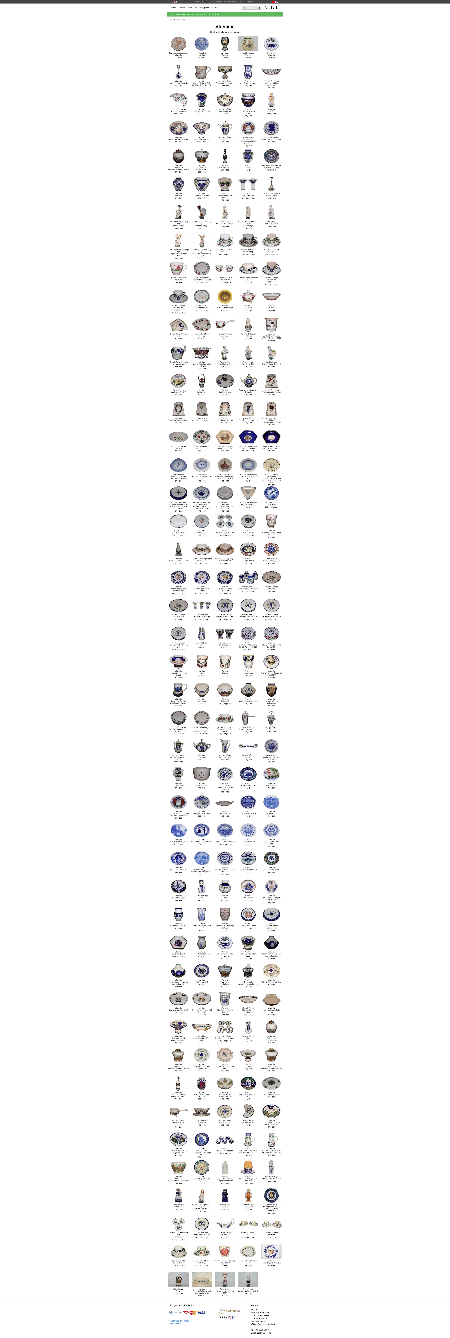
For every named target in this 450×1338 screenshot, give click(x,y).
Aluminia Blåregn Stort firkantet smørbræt (248, 419)
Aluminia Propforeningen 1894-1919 (201, 840)
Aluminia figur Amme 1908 (178, 1206)
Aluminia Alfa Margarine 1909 (248, 812)
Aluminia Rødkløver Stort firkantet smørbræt (271, 391)
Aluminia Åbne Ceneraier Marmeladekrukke (178, 363)
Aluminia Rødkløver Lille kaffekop (225, 279)
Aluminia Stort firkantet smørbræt (225, 419)
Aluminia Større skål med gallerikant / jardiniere (201, 364)
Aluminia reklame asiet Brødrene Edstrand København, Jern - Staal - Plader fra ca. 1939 (202, 505)
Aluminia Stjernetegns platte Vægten (201, 589)
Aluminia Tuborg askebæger (248, 925)
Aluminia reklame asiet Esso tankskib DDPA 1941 (271, 447)
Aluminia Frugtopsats (248, 1065)
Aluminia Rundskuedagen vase (201, 953)
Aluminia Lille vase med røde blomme (201, 1094)
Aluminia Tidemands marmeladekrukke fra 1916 (178, 167)
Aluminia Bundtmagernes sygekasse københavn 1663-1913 (178, 813)
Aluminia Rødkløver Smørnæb (225, 335)
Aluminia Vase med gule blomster (248, 700)
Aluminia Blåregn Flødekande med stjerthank (178, 1122)
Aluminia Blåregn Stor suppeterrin (225, 110)
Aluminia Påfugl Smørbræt (271, 503)
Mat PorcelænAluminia (248, 54)
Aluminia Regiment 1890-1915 (202, 812)
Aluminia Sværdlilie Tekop (248, 1234)
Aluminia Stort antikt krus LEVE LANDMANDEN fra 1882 (201, 83)
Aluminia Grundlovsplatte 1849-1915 (248, 1094)
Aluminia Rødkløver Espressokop (248, 251)
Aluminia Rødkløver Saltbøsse (248, 335)
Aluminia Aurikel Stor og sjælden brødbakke (248, 1010)
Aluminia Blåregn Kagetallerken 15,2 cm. (202, 1234)
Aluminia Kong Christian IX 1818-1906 (271, 841)
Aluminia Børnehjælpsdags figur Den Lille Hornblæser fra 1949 (202, 253)
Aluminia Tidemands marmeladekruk (202, 167)
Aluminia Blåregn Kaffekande (225, 138)
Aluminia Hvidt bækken (225, 812)
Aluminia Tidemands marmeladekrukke (225, 982)
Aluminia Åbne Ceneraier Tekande (248, 391)
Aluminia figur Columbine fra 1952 (224, 363)
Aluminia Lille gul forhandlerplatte (225, 307)
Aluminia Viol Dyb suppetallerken (178, 531)
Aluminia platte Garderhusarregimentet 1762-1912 (271, 757)
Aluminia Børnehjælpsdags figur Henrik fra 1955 (178, 224)
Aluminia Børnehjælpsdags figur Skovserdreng (202, 224)
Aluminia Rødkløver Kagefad (201, 335)
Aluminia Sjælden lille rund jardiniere (178, 138)
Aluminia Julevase (225, 897)
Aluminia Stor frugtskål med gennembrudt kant (225, 1094)
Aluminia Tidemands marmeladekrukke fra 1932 (248, 982)
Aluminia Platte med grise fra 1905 (202, 1178)
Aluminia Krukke (202, 672)
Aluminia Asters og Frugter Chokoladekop (202, 560)
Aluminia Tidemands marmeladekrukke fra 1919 (178, 1066)
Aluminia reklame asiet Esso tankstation (248, 447)
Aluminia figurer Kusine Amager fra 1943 (271, 363)
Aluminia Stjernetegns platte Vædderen (225, 589)
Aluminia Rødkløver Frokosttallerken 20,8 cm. (202, 279)
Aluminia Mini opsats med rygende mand (178, 673)
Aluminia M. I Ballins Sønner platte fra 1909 (224, 870)
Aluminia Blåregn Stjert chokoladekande (248, 728)
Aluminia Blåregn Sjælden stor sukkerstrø (271, 1178)
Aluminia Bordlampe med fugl (225, 166)
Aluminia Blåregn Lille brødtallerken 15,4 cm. (248, 616)
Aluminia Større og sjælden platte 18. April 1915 (271, 645)
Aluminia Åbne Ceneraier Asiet (178, 335)
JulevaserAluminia (225, 54)
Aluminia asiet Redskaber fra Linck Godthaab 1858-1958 (178, 476)
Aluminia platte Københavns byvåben (271, 560)
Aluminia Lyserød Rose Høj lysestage (271, 194)
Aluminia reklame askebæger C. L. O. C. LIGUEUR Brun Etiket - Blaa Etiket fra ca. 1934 (271, 478)
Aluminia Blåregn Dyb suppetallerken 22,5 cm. (178, 645)
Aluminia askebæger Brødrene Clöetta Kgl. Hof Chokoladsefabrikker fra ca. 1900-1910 (178, 505)
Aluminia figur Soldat (225, 1206)
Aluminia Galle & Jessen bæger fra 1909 (202, 926)
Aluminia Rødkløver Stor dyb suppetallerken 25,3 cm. (178, 729)
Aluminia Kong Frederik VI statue (178, 840)
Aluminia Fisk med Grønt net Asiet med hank (178, 1235)
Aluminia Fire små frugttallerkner (225, 531)
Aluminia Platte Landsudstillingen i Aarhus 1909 (271, 898)
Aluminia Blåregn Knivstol (248, 756)
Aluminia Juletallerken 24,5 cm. (201, 531)
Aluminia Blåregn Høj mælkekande (225, 756)
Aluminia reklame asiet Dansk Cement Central (248, 503)
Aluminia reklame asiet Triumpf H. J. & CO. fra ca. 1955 (248, 476)
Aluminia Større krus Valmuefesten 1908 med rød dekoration (271, 1150)
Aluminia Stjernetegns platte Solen (271, 1262)
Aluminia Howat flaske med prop (178, 560)
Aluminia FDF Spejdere (271, 784)
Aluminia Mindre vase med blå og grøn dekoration (271, 954)
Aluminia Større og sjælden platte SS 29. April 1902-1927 (248, 645)
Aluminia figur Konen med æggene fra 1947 (225, 1291)
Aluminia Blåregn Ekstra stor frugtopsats (225, 82)
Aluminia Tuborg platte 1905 (178, 784)
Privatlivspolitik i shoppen (180, 1321)
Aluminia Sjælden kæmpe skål (202, 138)
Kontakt (214, 8)
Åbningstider (204, 8)
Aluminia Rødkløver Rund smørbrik (201, 447)
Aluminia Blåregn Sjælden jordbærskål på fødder (202, 1038)
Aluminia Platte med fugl (202, 981)
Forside (173, 8)
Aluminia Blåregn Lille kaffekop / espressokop (271, 280)
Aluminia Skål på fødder (248, 560)
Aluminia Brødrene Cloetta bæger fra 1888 (271, 532)
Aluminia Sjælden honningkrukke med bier (248, 1179)
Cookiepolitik (174, 1323)
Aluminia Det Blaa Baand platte (248, 869)
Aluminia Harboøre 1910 (271, 812)
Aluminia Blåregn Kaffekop (271, 1234)
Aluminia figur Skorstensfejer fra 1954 (225, 222)
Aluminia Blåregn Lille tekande (201, 756)
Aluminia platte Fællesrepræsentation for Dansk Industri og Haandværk (271, 1208)
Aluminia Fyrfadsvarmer (201, 784)
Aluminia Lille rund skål (248, 897)
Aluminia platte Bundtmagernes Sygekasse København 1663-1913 (248, 140)
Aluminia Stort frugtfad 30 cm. (271, 1093)
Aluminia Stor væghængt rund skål (178, 1009)
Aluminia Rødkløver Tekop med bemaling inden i (225, 729)
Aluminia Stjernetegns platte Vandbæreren (178, 589)
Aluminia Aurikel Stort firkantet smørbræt (178, 419)
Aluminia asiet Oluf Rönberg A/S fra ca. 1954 (201, 476)
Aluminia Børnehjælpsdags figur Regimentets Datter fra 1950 (178, 253)
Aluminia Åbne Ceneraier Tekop (248, 279)
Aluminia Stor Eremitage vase (248, 82)
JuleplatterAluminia (202, 54)
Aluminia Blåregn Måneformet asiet (248, 1121)
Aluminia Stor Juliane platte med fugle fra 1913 (179, 1150)
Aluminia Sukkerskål (248, 307)
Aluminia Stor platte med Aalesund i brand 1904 (271, 673)
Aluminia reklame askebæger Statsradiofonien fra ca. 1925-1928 (225, 505)
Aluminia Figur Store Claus (248, 1206)
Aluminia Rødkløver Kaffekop (225, 251)
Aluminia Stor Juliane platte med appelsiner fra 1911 (271, 1122)
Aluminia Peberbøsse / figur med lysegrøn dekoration (225, 1179)
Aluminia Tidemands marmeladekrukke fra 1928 (178, 1179)
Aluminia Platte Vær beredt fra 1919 (178, 391)
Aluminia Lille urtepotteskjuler (202, 194)
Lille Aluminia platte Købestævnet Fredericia (271, 138)
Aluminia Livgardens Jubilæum (178, 869)
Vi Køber (181, 8)
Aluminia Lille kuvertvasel (248, 194)
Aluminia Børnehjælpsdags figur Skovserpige (248, 224)
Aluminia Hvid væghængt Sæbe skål (271, 1010)
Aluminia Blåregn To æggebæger (225, 644)
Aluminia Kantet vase (201, 391)
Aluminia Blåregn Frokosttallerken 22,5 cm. (271, 616)
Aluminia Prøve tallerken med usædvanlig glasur (271, 166)
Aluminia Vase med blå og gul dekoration (271, 701)
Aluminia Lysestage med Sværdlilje (178, 82)
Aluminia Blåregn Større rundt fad (225, 1121)
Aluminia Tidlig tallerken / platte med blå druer (201, 1066)
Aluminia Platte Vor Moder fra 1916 (201, 307)
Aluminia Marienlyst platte (248, 840)
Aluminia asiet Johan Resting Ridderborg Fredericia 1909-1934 (225, 476)
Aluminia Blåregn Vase (201, 644)
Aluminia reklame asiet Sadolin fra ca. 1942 (224, 447)
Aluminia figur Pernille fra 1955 (271, 222)
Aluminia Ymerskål (271, 307)
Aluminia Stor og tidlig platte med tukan (225, 1066)
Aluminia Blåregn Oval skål (271, 588)
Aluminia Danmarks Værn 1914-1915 (225, 840)
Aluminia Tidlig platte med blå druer (271, 981)
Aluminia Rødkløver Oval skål (178, 447)
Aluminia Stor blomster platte (271, 869)
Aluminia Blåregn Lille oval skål (178, 616)
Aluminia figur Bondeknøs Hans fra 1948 (248, 1290)
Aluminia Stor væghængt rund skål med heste (202, 1010)
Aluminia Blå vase (178, 194)
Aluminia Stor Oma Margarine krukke (225, 1010)
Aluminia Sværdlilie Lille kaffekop (178, 1262)
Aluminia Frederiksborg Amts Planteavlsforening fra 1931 (201, 870)
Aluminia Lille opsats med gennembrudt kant (178, 1038)
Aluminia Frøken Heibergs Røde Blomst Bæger (225, 1263)
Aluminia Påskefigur (271, 110)
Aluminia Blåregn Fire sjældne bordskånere (225, 1037)
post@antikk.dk (263, 1333)
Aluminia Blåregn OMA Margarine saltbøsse (248, 588)
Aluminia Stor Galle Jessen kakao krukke (248, 111)
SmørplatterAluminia (271, 54)
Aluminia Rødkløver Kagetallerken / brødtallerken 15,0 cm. (201, 729)
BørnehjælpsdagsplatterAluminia (178, 54)
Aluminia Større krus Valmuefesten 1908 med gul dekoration (248, 1150)
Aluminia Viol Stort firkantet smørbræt (201, 419)
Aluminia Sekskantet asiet (178, 953)
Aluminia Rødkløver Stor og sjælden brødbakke (271, 83)
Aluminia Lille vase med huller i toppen (225, 195)
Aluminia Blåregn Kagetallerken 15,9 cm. (225, 616)
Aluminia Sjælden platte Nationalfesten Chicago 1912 (202, 1151)
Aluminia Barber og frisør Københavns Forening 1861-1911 (225, 786)
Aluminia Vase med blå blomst (202, 110)
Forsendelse (192, 8)
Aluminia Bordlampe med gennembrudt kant (178, 1094)
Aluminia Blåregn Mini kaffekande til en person (178, 757)
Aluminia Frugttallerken (248, 531)
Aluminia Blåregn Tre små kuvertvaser (202, 616)
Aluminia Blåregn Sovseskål (201, 1121)
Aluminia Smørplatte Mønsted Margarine (225, 954)
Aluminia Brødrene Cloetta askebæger (271, 926)
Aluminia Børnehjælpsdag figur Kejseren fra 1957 (202, 1207)
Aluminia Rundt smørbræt (225, 391)
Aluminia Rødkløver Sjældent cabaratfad (178, 110)
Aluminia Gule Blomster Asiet (248, 1262)
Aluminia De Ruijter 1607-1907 (248, 784)
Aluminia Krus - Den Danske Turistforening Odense (178, 701)
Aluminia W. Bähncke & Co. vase (178, 925)
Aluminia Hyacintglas (248, 672)
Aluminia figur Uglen (178, 1290)
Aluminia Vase (248, 166)
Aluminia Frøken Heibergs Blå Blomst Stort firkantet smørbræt (271, 420)
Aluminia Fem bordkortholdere (225, 1149)
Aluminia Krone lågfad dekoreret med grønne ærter (202, 1291)
